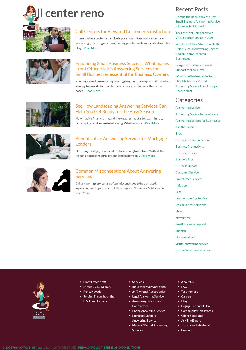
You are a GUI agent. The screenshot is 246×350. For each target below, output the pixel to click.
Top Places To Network (196, 325)
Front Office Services (189, 179)
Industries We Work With (149, 286)
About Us (151, 14)
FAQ (184, 286)
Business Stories (186, 153)
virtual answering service (192, 244)
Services (171, 14)
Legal (179, 192)
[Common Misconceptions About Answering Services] (48, 179)
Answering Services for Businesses (198, 120)
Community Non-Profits (197, 311)
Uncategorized (185, 237)
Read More (91, 48)
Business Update (186, 166)
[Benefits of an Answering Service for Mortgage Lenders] (48, 146)
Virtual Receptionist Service (194, 250)
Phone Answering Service (148, 311)
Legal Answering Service (191, 198)
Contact (232, 14)
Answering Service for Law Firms (197, 114)
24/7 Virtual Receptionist (148, 291)
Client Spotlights (192, 315)
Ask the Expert (185, 127)
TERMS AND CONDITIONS (122, 347)
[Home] (114, 14)
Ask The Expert (191, 320)
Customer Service (187, 172)
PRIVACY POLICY (90, 347)
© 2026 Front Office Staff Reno (22, 347)
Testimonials (189, 291)
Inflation (181, 185)
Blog (179, 133)
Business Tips (184, 159)
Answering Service (188, 107)
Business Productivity (190, 146)
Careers (186, 296)
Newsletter (183, 218)
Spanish (181, 230)
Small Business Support (191, 224)
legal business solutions (191, 205)
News (179, 211)
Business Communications (193, 140)
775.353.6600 (102, 286)
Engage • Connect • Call (202, 14)
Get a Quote (130, 14)
